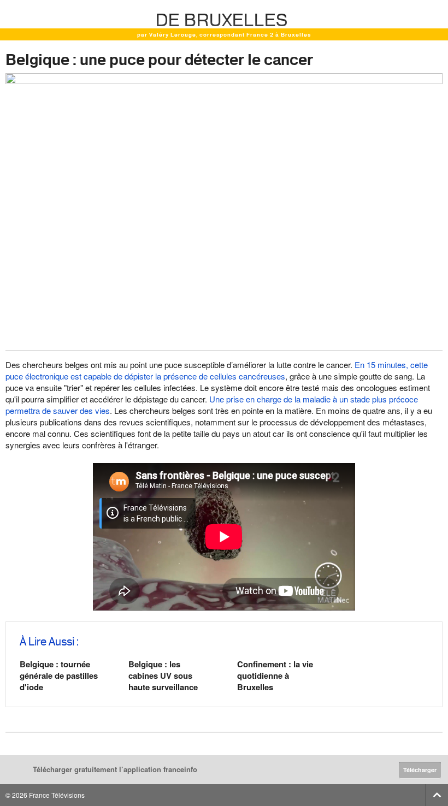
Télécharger (420, 770)
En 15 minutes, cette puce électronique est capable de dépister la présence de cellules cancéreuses (216, 370)
